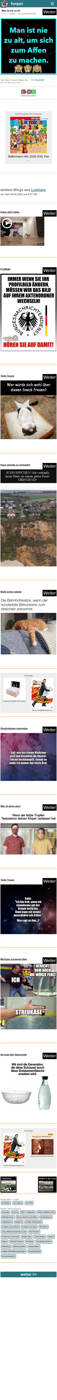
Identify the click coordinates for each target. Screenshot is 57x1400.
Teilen (7, 80)
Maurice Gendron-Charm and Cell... (14, 1156)
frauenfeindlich (34, 1251)
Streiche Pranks (16, 1241)
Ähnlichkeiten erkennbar (14, 728)
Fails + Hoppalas (27, 1212)
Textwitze (29, 1241)
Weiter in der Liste (47, 1178)
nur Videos (17, 1203)
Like (2, 80)
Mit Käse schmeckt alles (13, 959)
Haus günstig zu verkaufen (15, 465)
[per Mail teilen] (29, 92)
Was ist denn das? (10, 806)
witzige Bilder (33, 1246)
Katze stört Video (9, 212)
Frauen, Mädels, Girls (46, 1212)
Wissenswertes (19, 1246)
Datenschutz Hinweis (28, 95)
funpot (17, 4)
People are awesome (10, 1237)
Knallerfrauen (45, 1217)
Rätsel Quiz (26, 1237)
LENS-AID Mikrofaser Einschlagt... (42, 701)
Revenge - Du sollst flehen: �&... (42, 1165)
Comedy (5, 1212)
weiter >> (28, 1274)
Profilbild (5, 269)
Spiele (4, 1241)
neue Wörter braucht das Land (14, 1232)
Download (13, 80)
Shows (51, 1237)
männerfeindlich (8, 1256)
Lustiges (12, 13)
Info (26, 80)
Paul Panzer (34, 1232)
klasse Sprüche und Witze (27, 13)
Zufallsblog (6, 1178)
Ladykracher (7, 1222)
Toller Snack (7, 376)
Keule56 (39, 80)
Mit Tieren (44, 1227)
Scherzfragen (39, 1237)
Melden (21, 80)
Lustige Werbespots (33, 1222)
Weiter (49, 11)
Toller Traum (7, 880)
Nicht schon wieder (11, 592)
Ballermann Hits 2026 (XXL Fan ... (28, 118)
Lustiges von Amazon (10, 1227)
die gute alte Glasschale (13, 1054)
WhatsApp (6, 1246)
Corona (15, 1212)
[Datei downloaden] (28, 313)
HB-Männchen (8, 1217)
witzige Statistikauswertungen (14, 1251)
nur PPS (29, 1203)
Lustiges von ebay (29, 1227)
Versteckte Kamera (43, 1241)
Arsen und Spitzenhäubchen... (14, 710)
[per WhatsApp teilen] (33, 92)
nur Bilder (6, 1203)
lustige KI (18, 1222)
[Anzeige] (28, 161)
